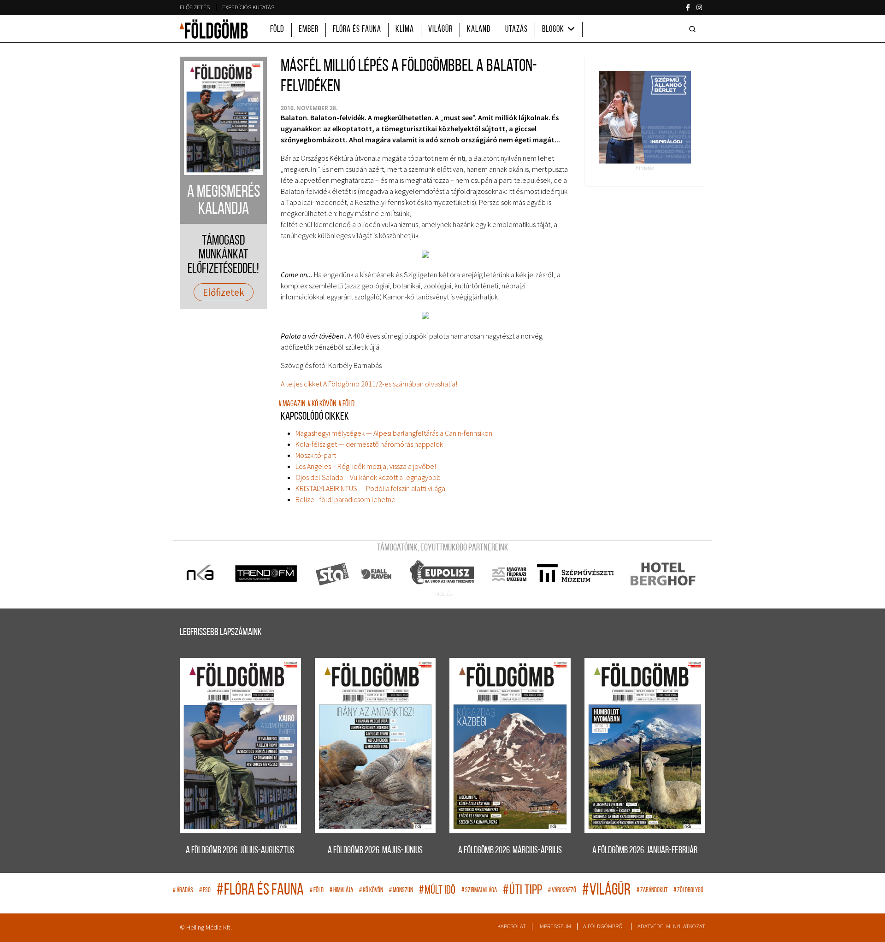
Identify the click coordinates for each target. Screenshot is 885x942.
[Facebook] (688, 7)
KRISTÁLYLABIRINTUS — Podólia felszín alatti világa (370, 488)
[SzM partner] (575, 574)
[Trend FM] (266, 574)
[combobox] (694, 29)
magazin (291, 404)
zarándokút (652, 890)
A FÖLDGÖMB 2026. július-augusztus (240, 850)
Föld (277, 29)
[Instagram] (699, 7)
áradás (183, 890)
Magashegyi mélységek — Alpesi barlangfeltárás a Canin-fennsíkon (393, 433)
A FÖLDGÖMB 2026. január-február (644, 850)
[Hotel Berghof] (662, 574)
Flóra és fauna (357, 29)
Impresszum (554, 926)
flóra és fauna (260, 891)
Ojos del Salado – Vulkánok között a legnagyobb (368, 477)
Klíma (404, 29)
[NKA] (200, 574)
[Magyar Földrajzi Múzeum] (509, 574)
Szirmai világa (479, 890)
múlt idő (437, 890)
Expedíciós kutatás (248, 7)
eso (205, 890)
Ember (309, 29)
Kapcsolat (511, 926)
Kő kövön (321, 404)
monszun (401, 890)
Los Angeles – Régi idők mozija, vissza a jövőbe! (365, 466)
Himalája (341, 890)
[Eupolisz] (443, 574)
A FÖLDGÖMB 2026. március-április (510, 850)
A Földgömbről (604, 926)
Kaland (479, 29)
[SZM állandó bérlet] (645, 117)
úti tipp (522, 890)
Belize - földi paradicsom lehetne (345, 499)
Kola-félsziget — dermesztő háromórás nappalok (369, 444)
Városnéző (562, 890)
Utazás (516, 29)
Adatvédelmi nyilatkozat (671, 926)
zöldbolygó (688, 890)
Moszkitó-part (315, 455)
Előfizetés (195, 7)
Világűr (440, 29)
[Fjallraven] (377, 574)
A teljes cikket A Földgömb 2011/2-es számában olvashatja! (369, 383)
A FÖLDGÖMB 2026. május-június (375, 850)
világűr (606, 891)
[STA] (332, 574)
